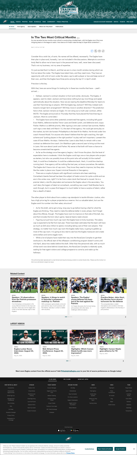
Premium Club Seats (52, 406)
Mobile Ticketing (52, 395)
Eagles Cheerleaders (73, 400)
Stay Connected (73, 394)
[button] (66, 316)
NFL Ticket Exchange (52, 409)
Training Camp (93, 403)
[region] (68, 449)
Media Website (72, 407)
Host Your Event (32, 407)
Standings (128, 407)
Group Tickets (51, 403)
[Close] (134, 449)
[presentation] (126, 317)
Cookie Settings (89, 449)
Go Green (11, 409)
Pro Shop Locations (73, 397)
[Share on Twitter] (95, 52)
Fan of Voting (11, 403)
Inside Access (111, 404)
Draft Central (93, 387)
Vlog (112, 398)
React (111, 401)
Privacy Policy (10, 415)
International (73, 391)
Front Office (129, 398)
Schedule (51, 412)
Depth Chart (129, 391)
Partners (129, 401)
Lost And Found (32, 401)
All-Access (111, 395)
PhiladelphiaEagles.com (70, 371)
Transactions (129, 410)
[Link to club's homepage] (5, 21)
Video (111, 385)
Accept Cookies (120, 449)
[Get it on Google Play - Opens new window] (74, 431)
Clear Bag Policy (31, 398)
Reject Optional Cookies (105, 449)
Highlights (111, 387)
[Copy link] (103, 51)
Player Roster (128, 387)
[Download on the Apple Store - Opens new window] (62, 430)
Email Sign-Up (11, 395)
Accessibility (11, 387)
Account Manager (51, 387)
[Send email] (99, 52)
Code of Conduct (31, 410)
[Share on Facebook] (91, 52)
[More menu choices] (70, 21)
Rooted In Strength (11, 412)
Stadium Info (31, 387)
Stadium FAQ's (31, 404)
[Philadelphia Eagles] (68, 439)
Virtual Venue (31, 391)
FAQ (11, 406)
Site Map (73, 387)
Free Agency (93, 391)
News (93, 385)
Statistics (128, 404)
